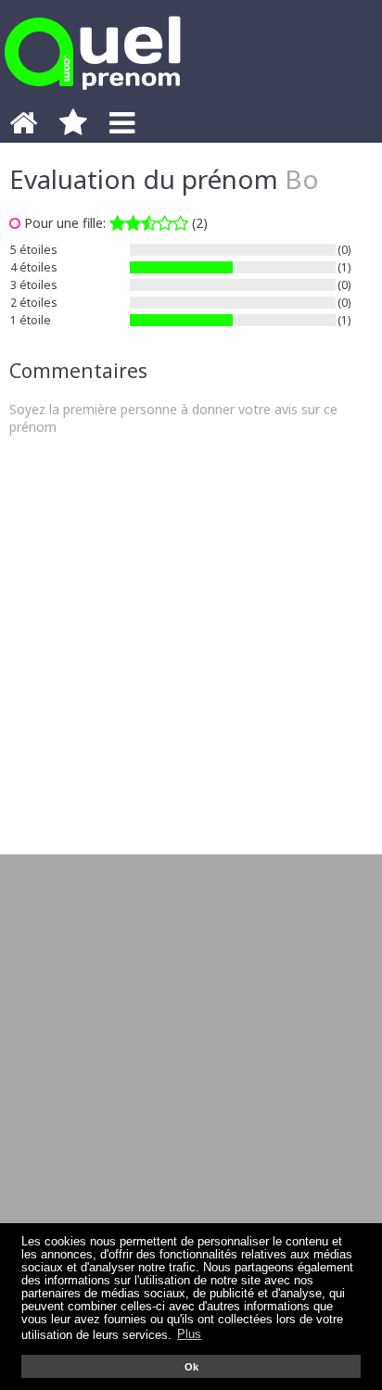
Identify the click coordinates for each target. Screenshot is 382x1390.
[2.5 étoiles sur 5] (148, 223)
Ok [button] (191, 1366)
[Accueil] (23, 128)
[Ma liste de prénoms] (73, 128)
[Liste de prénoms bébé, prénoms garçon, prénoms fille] (92, 95)
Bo (302, 178)
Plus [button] (189, 1334)
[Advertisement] (191, 645)
